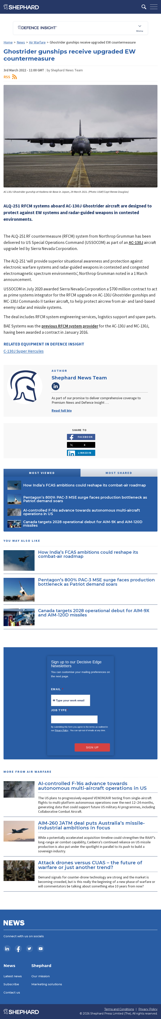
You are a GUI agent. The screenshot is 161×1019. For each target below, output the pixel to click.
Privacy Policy (61, 730)
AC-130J (136, 242)
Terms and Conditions (119, 1009)
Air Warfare (37, 42)
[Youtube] (40, 948)
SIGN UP (92, 747)
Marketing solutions (46, 984)
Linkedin (84, 453)
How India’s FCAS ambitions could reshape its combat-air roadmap (88, 554)
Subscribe (11, 984)
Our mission (40, 976)
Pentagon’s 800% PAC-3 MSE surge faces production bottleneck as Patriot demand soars (96, 582)
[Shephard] (21, 6)
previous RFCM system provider (69, 326)
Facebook (85, 437)
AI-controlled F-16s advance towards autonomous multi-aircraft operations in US (92, 786)
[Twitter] (29, 948)
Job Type (59, 710)
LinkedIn (55, 386)
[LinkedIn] (7, 948)
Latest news (13, 976)
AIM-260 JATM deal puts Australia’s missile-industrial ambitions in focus (91, 825)
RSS (7, 76)
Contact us (12, 992)
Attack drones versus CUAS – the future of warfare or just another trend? (90, 865)
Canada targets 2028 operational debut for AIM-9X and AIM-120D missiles (93, 612)
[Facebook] (18, 948)
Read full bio (62, 410)
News (21, 42)
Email (57, 689)
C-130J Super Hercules (24, 351)
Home (8, 42)
